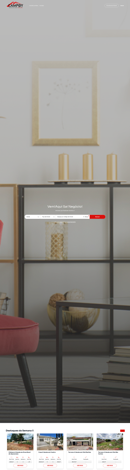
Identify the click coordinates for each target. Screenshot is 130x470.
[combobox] (73, 217)
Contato (41, 5)
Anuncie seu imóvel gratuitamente (65, 222)
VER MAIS (20, 465)
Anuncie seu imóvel (111, 5)
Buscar (97, 217)
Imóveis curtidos (33, 5)
